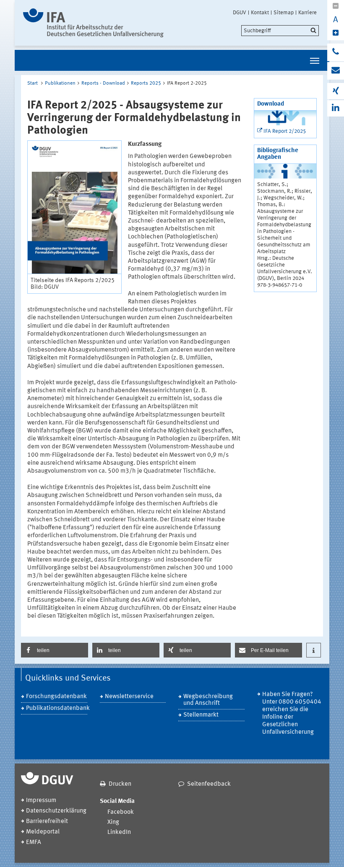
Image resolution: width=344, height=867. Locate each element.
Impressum (41, 800)
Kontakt (260, 12)
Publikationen (60, 83)
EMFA (33, 842)
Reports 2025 (146, 83)
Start (32, 83)
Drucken (120, 784)
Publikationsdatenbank (56, 708)
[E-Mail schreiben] (335, 71)
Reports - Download (103, 83)
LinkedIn (119, 832)
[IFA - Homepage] (93, 22)
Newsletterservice (129, 697)
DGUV (239, 12)
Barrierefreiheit (47, 821)
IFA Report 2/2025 (284, 131)
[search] (280, 30)
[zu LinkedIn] (335, 108)
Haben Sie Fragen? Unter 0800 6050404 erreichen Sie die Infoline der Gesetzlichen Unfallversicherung (291, 713)
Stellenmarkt (201, 715)
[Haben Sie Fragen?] (335, 52)
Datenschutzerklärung (56, 811)
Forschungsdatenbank (56, 697)
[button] (54, 650)
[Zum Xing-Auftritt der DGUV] (335, 91)
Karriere (307, 12)
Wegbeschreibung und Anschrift (208, 700)
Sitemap (284, 12)
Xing (113, 822)
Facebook (120, 812)
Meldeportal (43, 832)
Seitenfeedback (209, 784)
